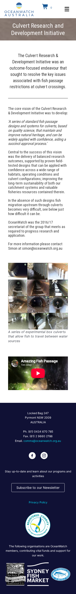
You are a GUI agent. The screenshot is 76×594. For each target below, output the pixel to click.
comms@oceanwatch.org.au (42, 440)
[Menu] (67, 9)
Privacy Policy (38, 502)
